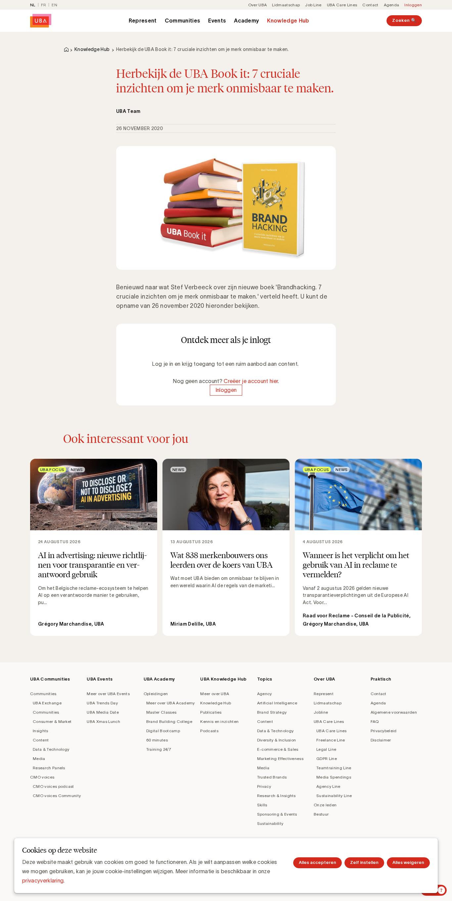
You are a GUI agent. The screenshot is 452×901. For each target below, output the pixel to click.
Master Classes (161, 712)
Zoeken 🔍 (404, 20)
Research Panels (49, 768)
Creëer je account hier (251, 381)
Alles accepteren (317, 862)
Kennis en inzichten (219, 721)
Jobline (321, 712)
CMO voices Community (57, 795)
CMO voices (42, 777)
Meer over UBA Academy (170, 703)
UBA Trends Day (102, 703)
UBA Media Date (102, 712)
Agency (264, 693)
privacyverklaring (43, 880)
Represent (143, 21)
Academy (246, 21)
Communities (183, 21)
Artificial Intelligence (277, 703)
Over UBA (257, 5)
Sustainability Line (334, 795)
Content (41, 740)
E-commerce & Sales (277, 749)
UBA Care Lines (342, 5)
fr (43, 5)
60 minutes (157, 740)
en (54, 5)
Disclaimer (381, 740)
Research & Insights (276, 795)
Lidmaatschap (286, 5)
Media (39, 758)
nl (32, 5)
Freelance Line (330, 740)
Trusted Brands (272, 777)
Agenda (391, 5)
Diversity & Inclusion (276, 740)
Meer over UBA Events (108, 693)
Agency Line (328, 786)
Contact (370, 5)
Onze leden (325, 805)
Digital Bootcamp (163, 731)
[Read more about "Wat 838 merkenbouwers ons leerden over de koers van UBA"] (226, 547)
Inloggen (413, 5)
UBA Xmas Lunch (103, 721)
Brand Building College (169, 721)
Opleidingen (156, 693)
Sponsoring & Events (277, 814)
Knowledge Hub (288, 21)
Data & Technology (51, 749)
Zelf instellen (364, 862)
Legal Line (326, 749)
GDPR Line (326, 758)
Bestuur (321, 814)
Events (217, 21)
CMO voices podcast (53, 786)
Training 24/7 (158, 749)
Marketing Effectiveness (280, 758)
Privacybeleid (384, 731)
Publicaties (211, 712)
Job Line (313, 5)
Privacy (264, 786)
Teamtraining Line (333, 768)
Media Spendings (333, 777)
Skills (262, 805)
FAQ (375, 721)
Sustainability (270, 823)
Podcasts (209, 731)
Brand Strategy (272, 712)
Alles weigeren (408, 862)
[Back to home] (40, 21)
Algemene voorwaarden (394, 712)
